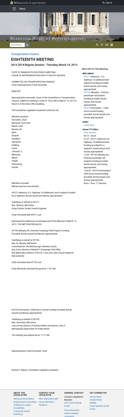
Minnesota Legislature (30, 2)
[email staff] (106, 45)
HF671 (87, 76)
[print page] (111, 45)
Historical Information (23, 399)
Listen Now (89, 125)
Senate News (96, 400)
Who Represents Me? (49, 399)
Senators (43, 405)
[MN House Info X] (97, 45)
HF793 (87, 92)
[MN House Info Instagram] (102, 45)
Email (66, 406)
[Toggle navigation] (14, 9)
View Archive (90, 132)
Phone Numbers (71, 410)
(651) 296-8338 (71, 403)
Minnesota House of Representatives (47, 38)
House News (95, 397)
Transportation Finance (25, 54)
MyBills (93, 403)
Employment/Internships (25, 402)
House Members (46, 402)
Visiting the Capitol (22, 405)
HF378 (87, 108)
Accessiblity (18, 408)
